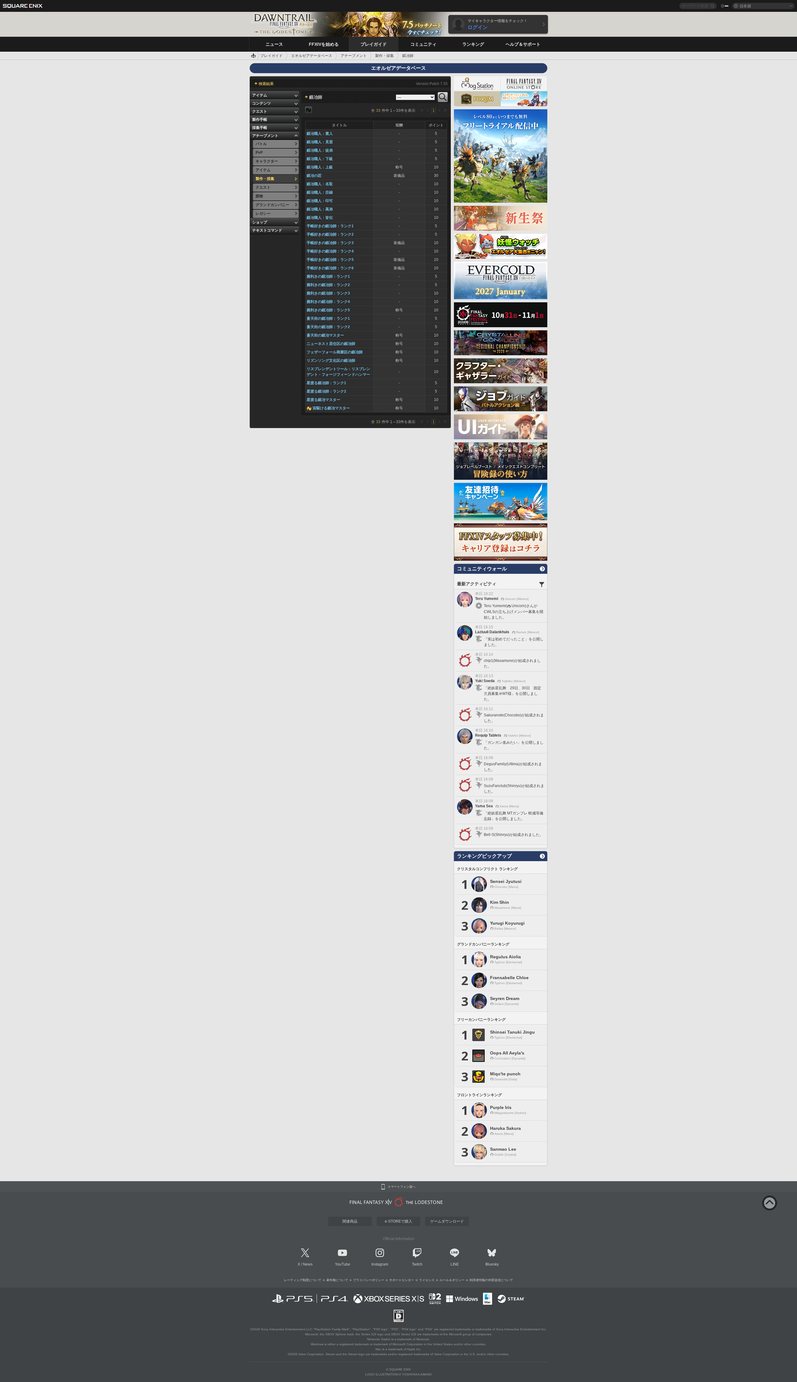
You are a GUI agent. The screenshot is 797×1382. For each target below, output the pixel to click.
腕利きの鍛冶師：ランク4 (328, 302)
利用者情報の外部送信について (491, 1280)
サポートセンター (401, 1280)
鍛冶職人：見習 (320, 142)
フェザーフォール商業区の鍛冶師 (335, 352)
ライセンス (427, 1280)
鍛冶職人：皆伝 (320, 217)
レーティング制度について (302, 1280)
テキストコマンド (267, 230)
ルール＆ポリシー (452, 1280)
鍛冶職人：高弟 (320, 209)
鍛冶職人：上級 (320, 167)
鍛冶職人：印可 (320, 201)
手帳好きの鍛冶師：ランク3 (330, 243)
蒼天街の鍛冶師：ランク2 (328, 327)
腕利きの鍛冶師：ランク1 (328, 276)
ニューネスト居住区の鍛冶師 (331, 344)
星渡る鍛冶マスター (323, 400)
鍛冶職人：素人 (320, 133)
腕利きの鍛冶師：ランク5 (328, 310)
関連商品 (349, 1221)
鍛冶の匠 (314, 175)
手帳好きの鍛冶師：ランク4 (330, 251)
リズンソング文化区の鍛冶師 (331, 360)
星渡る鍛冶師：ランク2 (326, 391)
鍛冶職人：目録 (320, 192)
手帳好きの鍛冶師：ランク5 (330, 259)
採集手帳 (259, 127)
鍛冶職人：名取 (320, 184)
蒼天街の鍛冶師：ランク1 (328, 318)
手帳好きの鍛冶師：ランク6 (330, 268)
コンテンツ (261, 103)
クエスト (259, 111)
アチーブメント (265, 136)
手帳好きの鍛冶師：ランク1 (330, 226)
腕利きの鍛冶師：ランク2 (328, 285)
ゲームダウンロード (447, 1221)
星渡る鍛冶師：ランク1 (326, 383)
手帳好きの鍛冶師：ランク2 (330, 234)
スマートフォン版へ (402, 1186)
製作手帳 (259, 119)
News (308, 1264)
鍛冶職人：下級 (320, 159)
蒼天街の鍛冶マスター (325, 335)
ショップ (259, 222)
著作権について (337, 1280)
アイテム (259, 95)
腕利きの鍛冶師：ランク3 (328, 293)
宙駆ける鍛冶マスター (331, 408)
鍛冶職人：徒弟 (320, 150)
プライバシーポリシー (368, 1280)
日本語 (745, 5)
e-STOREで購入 (398, 1221)
